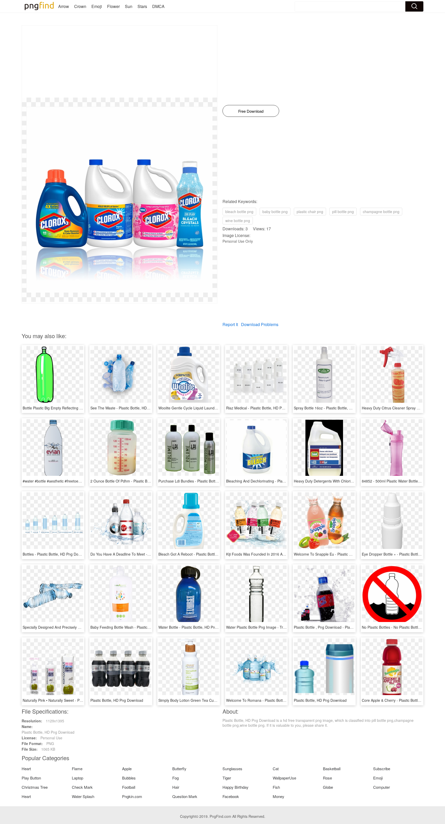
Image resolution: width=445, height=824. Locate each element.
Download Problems (259, 324)
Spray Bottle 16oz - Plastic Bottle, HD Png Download (336, 407)
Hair (175, 787)
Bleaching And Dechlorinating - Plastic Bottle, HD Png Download (278, 481)
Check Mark (82, 787)
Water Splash (83, 796)
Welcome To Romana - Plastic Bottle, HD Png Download (272, 700)
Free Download (250, 111)
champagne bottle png (381, 211)
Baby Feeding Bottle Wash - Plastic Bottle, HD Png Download (140, 627)
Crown (80, 6)
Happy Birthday (235, 787)
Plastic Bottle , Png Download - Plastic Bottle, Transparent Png (344, 627)
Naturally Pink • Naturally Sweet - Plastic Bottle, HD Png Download (76, 700)
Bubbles (129, 778)
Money (278, 796)
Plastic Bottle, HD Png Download (116, 700)
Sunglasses (232, 768)
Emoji (96, 6)
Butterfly (179, 768)
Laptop (77, 778)
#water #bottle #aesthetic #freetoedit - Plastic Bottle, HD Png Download (80, 481)
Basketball (331, 768)
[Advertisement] (119, 61)
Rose (327, 778)
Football (128, 787)
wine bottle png (237, 220)
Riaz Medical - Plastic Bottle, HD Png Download (264, 407)
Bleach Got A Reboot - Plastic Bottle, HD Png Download (203, 554)
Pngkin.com (132, 796)
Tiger (226, 778)
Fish (276, 787)
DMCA (158, 6)
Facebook (230, 796)
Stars (142, 6)
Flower (113, 6)
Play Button (31, 778)
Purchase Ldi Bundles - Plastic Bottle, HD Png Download (204, 481)
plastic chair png (310, 211)
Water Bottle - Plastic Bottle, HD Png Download (196, 627)
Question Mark (184, 796)
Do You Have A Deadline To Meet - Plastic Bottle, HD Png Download (145, 554)
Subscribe (381, 768)
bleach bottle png (239, 211)
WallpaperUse (284, 778)
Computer (381, 787)
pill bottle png (343, 211)
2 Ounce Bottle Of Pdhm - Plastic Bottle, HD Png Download (138, 481)
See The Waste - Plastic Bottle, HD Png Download (131, 407)
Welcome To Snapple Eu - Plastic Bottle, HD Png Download (342, 554)
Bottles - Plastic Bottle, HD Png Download (56, 554)
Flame (77, 768)
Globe (328, 787)
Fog (175, 778)
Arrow (63, 6)
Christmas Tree (35, 787)
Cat (276, 768)
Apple (127, 768)
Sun (128, 6)
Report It (230, 324)
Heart (26, 768)
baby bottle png (275, 211)
